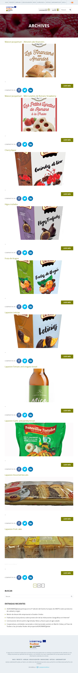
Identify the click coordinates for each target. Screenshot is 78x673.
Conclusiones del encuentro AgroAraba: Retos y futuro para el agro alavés (33, 621)
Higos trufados (11, 204)
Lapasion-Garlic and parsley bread (20, 420)
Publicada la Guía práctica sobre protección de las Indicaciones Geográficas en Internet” (38, 618)
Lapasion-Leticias (12, 312)
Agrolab (18, 2)
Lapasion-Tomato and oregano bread (21, 366)
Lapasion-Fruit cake (13, 529)
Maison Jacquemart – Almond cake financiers (24, 42)
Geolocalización (27, 2)
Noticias (48, 2)
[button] (72, 2)
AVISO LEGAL (46, 662)
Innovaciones (44, 659)
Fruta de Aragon (12, 258)
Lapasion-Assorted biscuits (16, 475)
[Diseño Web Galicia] (42, 667)
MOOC (34, 2)
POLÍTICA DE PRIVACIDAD (58, 662)
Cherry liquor (10, 150)
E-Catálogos (40, 2)
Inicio (6, 2)
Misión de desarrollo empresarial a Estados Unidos (25, 614)
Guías (63, 2)
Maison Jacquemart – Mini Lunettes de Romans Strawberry (30, 96)
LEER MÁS (67, 86)
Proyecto (12, 2)
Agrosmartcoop (56, 2)
